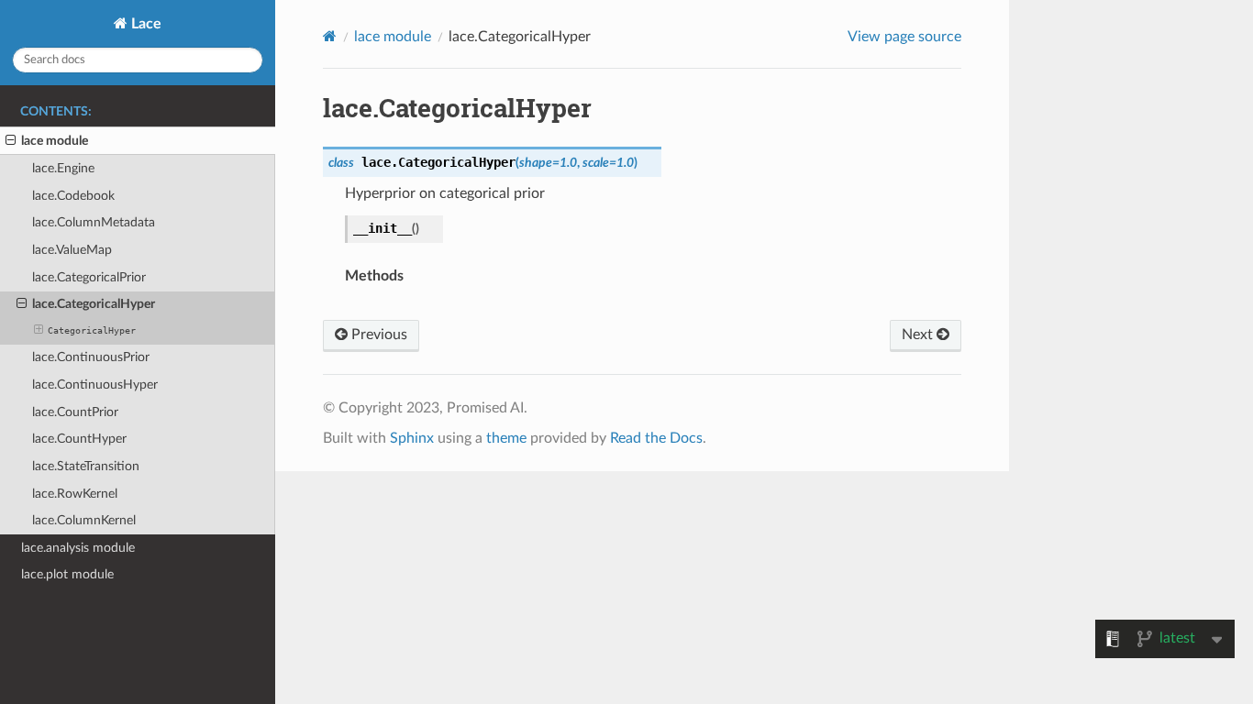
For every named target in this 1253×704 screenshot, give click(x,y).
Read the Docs (656, 438)
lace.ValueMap (72, 250)
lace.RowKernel (74, 493)
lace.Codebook (73, 196)
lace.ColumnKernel (84, 520)
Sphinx (412, 438)
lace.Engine (63, 168)
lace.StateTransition (85, 466)
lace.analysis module (78, 548)
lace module (54, 141)
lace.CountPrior (75, 412)
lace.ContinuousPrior (91, 357)
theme (506, 438)
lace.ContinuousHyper (95, 384)
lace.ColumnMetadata (93, 222)
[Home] (330, 36)
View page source (904, 36)
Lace (144, 23)
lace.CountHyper (79, 439)
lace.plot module (67, 574)
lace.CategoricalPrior (89, 277)
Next (919, 334)
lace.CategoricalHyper (93, 304)
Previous (377, 334)
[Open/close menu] (11, 141)
